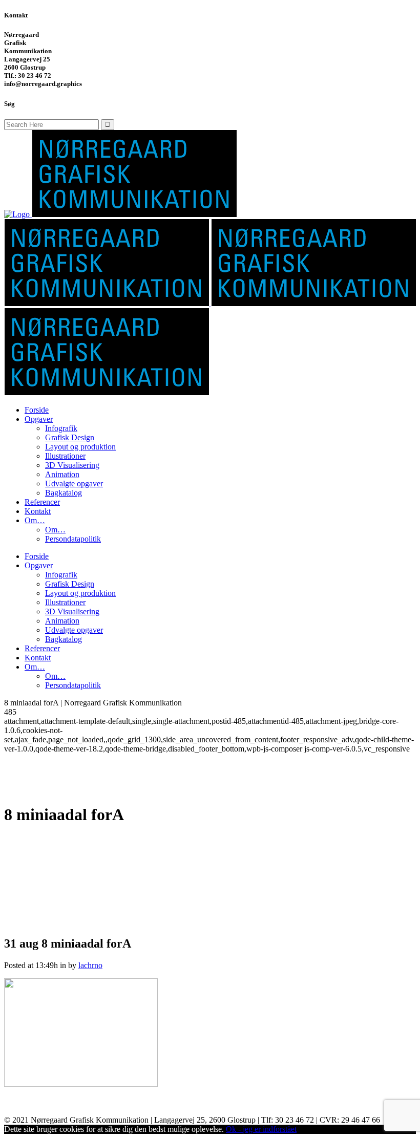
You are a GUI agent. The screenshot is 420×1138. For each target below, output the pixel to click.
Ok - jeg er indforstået (261, 1129)
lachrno (90, 965)
